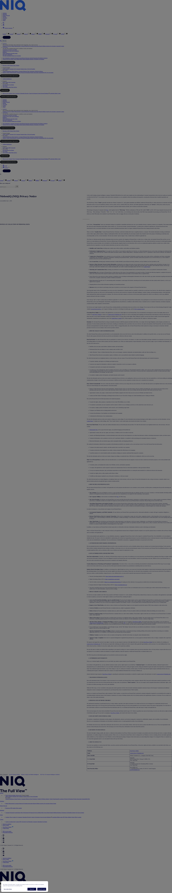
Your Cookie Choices (8, 889)
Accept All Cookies (41, 889)
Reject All (32, 889)
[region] (24, 886)
